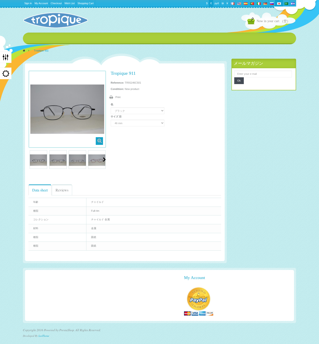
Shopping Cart (86, 3)
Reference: (117, 82)
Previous (30, 159)
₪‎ (223, 3)
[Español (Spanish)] (245, 3)
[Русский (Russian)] (272, 3)
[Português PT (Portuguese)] (252, 3)
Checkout (56, 3)
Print (118, 97)
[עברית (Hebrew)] (293, 3)
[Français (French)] (232, 3)
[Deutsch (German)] (265, 3)
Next (104, 159)
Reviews (62, 189)
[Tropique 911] (38, 160)
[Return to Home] (24, 50)
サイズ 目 (116, 116)
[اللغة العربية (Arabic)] (286, 3)
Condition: (117, 89)
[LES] (55, 20)
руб (217, 3)
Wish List (69, 3)
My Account (41, 3)
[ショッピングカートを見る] (252, 21)
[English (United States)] (239, 3)
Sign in (28, 3)
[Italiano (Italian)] (258, 3)
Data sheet (40, 189)
